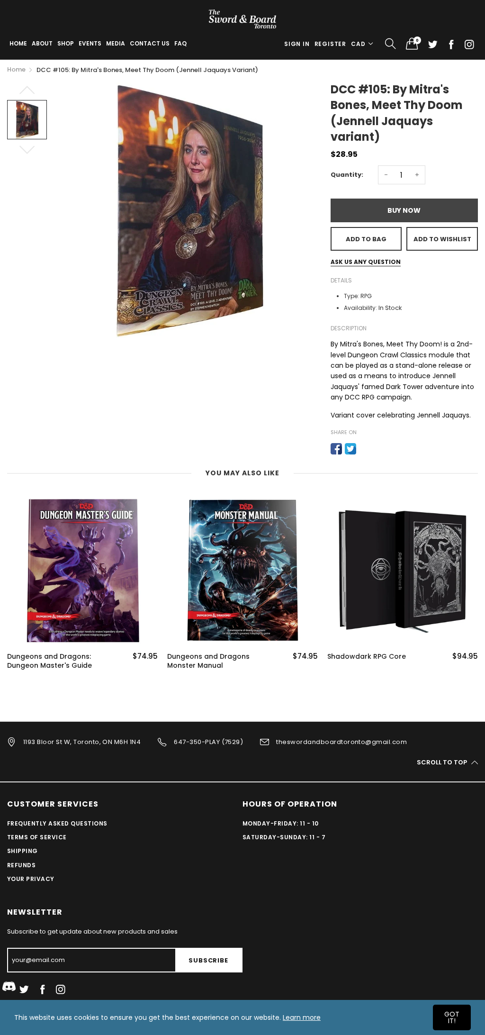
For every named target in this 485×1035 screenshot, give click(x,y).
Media (115, 43)
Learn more (302, 1017)
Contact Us (150, 43)
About (42, 43)
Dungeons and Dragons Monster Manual (208, 661)
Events (90, 43)
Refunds (21, 865)
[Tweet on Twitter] (350, 448)
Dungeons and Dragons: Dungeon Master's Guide (49, 661)
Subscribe (208, 960)
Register (330, 44)
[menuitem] (18, 43)
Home (18, 43)
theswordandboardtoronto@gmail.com (341, 741)
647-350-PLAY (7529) (208, 741)
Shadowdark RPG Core (366, 656)
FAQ (180, 43)
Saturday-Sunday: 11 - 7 (283, 837)
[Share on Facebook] (336, 448)
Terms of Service (37, 837)
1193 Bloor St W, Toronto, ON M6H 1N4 (82, 741)
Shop (65, 43)
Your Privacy (30, 879)
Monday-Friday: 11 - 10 (280, 823)
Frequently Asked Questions (57, 823)
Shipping (22, 851)
